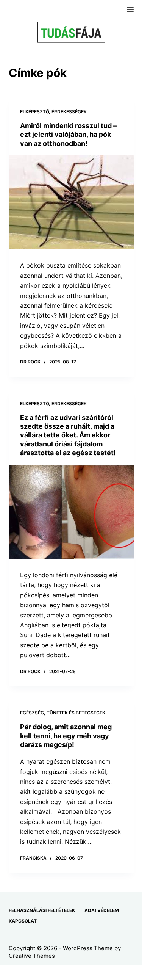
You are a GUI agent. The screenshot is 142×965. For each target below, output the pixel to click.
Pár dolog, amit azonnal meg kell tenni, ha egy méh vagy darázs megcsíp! (66, 736)
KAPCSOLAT (23, 921)
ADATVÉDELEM (101, 910)
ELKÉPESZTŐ (34, 111)
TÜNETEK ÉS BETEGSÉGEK (76, 713)
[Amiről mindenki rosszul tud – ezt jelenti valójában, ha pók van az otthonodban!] (71, 202)
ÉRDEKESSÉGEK (69, 111)
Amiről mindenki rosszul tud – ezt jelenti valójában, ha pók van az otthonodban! (68, 134)
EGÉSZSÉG (32, 713)
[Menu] (130, 9)
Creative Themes (32, 955)
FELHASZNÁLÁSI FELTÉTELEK (42, 910)
